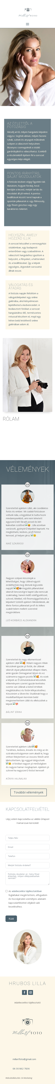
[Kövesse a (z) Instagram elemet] (30, 992)
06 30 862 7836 (21, 1068)
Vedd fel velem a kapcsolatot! (23, 445)
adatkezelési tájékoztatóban (27, 891)
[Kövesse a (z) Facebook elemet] (24, 992)
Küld (11, 918)
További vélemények (28, 792)
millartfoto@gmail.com (24, 1059)
